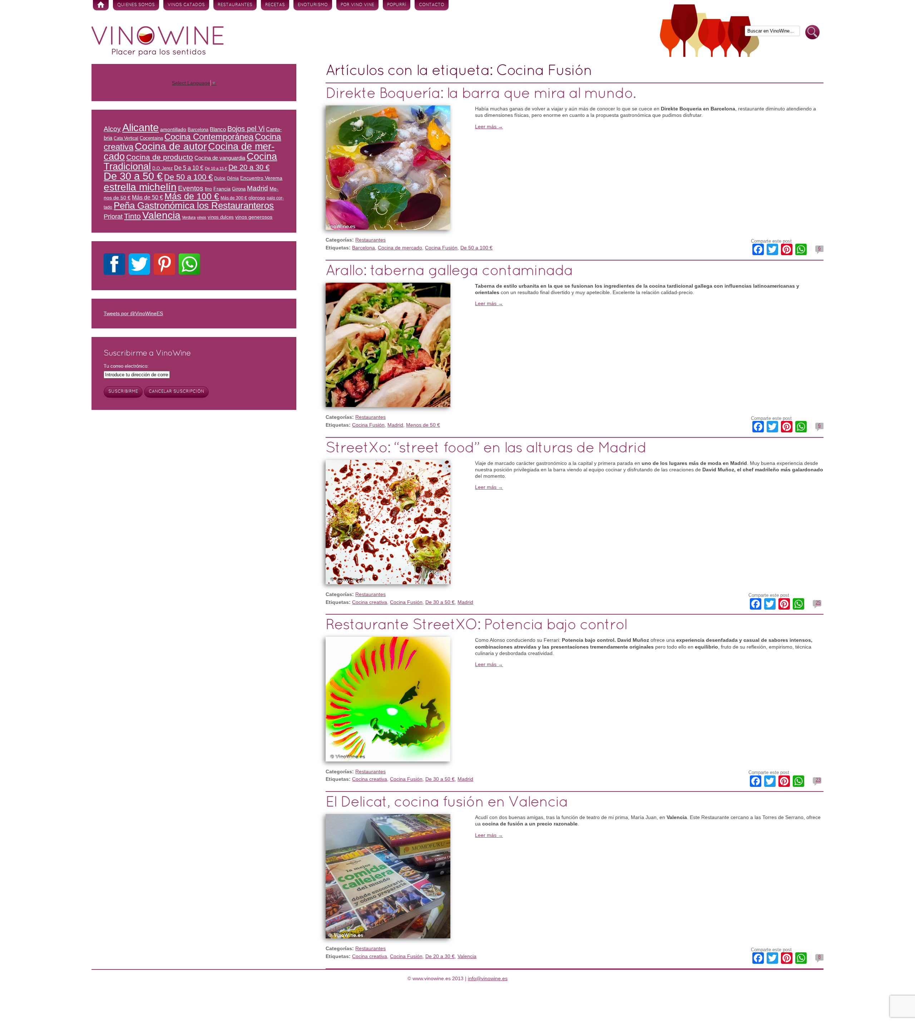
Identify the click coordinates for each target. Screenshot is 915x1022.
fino (208, 189)
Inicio (101, 5)
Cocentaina (151, 138)
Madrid (395, 425)
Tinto (132, 216)
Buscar (812, 32)
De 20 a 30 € (440, 956)
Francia (222, 189)
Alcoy (112, 129)
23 (818, 780)
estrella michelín (140, 187)
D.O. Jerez (162, 168)
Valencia (467, 956)
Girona (239, 189)
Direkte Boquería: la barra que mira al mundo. (480, 94)
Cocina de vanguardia (219, 158)
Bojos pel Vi (245, 129)
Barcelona (363, 247)
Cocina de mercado (400, 247)
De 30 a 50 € (440, 602)
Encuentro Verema (261, 178)
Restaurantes (235, 5)
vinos (201, 217)
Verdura (189, 217)
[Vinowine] (158, 54)
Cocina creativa (369, 602)
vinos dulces (221, 217)
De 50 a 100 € (476, 247)
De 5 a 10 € (188, 168)
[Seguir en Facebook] (114, 265)
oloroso (256, 197)
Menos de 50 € (423, 425)
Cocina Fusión (441, 247)
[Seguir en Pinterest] (164, 265)
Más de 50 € (147, 197)
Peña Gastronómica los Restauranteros (194, 205)
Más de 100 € (191, 196)
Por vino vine (357, 5)
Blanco (218, 129)
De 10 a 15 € (216, 168)
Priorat (113, 216)
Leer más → (489, 126)
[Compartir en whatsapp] (189, 265)
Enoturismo (313, 5)
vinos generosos (253, 217)
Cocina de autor (171, 146)
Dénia (233, 178)
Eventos (190, 188)
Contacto (431, 5)
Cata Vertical (126, 138)
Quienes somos (136, 5)
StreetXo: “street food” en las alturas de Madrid (486, 448)
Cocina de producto (159, 157)
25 (818, 602)
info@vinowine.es (488, 978)
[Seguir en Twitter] (139, 265)
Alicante (140, 127)
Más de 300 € (234, 197)
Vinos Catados (186, 5)
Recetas (275, 5)
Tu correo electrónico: (126, 366)
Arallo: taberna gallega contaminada (449, 271)
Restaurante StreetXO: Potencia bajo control (476, 625)
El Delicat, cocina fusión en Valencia (446, 802)
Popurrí (396, 5)
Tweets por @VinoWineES (133, 313)
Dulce (220, 178)
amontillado (173, 129)
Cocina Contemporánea (208, 137)
